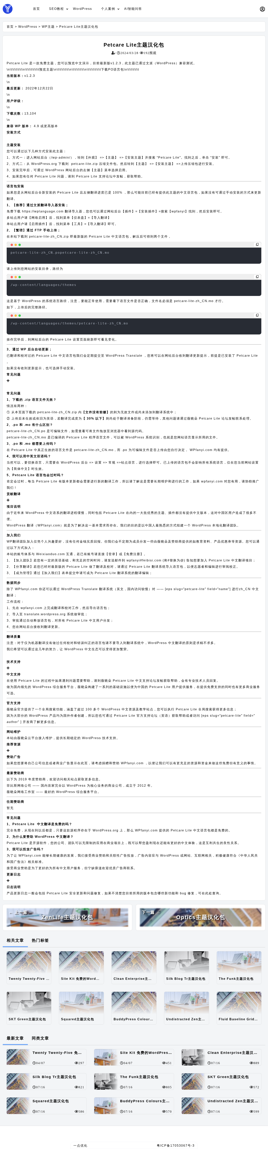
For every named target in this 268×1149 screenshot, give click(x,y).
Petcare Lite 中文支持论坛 (134, 680)
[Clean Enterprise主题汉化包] (134, 962)
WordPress (82, 8)
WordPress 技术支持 (99, 738)
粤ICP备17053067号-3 (176, 1145)
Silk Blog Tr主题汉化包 (186, 978)
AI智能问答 (133, 8)
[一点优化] (8, 9)
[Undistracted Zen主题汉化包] (186, 1003)
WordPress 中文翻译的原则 (170, 643)
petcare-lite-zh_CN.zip (49, 236)
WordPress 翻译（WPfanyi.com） (35, 525)
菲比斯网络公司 (19, 785)
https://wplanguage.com (43, 211)
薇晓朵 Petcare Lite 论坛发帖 (211, 418)
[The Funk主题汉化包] (239, 962)
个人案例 (108, 8)
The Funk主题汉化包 (236, 978)
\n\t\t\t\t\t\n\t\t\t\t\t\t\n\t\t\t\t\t (37, 69)
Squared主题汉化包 (77, 1019)
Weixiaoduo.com (50, 554)
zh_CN (245, 589)
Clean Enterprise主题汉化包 (135, 978)
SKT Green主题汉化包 (27, 1019)
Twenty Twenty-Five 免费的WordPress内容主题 (30, 978)
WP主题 (48, 26)
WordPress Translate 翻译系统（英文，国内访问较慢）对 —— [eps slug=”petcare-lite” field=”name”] (146, 589)
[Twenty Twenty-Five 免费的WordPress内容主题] (29, 962)
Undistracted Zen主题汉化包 (187, 1019)
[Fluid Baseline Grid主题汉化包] (239, 1003)
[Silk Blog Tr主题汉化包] (186, 962)
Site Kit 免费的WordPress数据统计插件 (82, 978)
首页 (36, 8)
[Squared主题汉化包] (81, 1003)
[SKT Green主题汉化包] (29, 1003)
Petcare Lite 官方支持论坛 (136, 715)
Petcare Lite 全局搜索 (193, 709)
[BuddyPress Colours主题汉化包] (134, 1003)
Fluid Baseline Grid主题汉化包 (240, 1019)
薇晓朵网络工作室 (21, 792)
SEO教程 (56, 8)
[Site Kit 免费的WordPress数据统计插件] (81, 962)
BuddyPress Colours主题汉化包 (135, 1019)
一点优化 (80, 1145)
